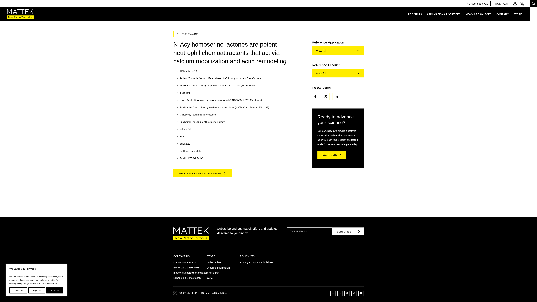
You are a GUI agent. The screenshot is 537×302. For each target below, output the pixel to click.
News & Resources (479, 14)
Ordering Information (218, 267)
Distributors (213, 273)
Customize (18, 290)
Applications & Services (444, 14)
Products (415, 14)
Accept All (54, 290)
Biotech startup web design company (175, 293)
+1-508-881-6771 (188, 262)
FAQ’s (210, 278)
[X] (325, 96)
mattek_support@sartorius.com (190, 272)
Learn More (329, 155)
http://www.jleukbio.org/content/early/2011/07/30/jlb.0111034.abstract (228, 100)
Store (518, 14)
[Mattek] (20, 14)
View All (321, 50)
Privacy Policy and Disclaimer (256, 262)
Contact (502, 3)
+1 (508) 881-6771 (477, 3)
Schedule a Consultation (187, 278)
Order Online (214, 262)
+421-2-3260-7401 (188, 267)
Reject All (37, 290)
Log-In (515, 3)
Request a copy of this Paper (200, 173)
